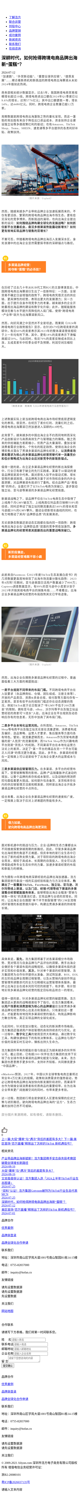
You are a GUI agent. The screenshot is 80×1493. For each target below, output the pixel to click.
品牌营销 (15, 30)
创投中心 (15, 26)
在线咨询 (15, 48)
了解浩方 (15, 17)
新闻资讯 (15, 39)
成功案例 (15, 35)
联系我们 (15, 44)
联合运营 (15, 21)
